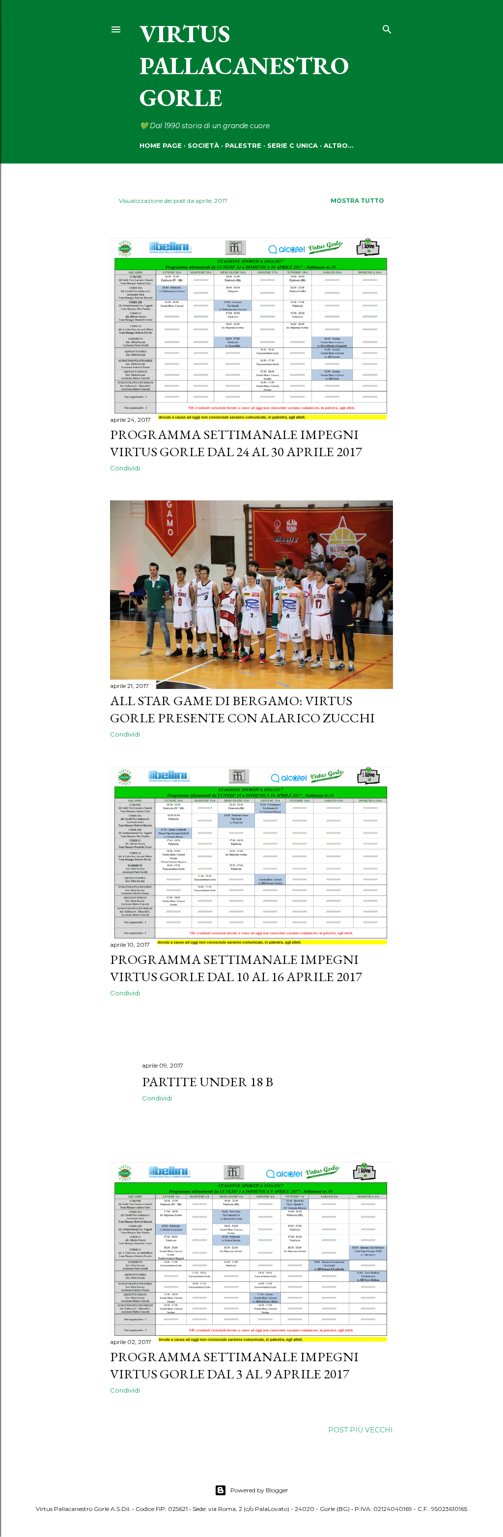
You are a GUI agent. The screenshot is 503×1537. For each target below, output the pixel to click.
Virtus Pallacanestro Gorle (244, 65)
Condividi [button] (125, 468)
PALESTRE (243, 145)
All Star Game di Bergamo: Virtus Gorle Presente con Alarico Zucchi (242, 709)
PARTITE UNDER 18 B (207, 1081)
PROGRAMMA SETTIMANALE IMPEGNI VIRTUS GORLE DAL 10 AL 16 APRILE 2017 (236, 968)
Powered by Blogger (259, 1490)
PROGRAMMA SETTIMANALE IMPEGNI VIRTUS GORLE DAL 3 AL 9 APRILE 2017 (234, 1365)
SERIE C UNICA (292, 145)
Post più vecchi (360, 1430)
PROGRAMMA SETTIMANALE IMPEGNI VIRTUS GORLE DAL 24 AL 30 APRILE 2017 (236, 443)
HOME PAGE (161, 145)
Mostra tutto (357, 200)
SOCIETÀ (203, 145)
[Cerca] (387, 27)
